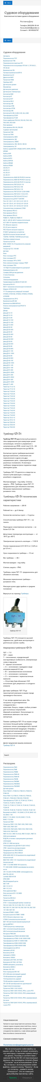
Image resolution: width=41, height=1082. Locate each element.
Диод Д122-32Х (8, 329)
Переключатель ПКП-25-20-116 (13, 184)
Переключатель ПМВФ (10, 772)
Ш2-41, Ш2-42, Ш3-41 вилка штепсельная (16, 220)
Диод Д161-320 (8, 379)
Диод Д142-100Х (8, 363)
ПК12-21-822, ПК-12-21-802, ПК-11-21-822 (17, 905)
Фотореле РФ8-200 (9, 934)
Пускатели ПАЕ (8, 132)
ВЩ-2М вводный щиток (10, 881)
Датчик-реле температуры (11, 92)
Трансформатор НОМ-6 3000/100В (14, 943)
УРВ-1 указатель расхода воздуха (14, 848)
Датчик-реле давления (10, 89)
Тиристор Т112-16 (9, 389)
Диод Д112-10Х (8, 320)
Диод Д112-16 (7, 315)
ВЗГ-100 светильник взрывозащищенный (16, 922)
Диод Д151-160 (8, 367)
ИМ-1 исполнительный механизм (14, 929)
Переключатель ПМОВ (10, 779)
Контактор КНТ (8, 99)
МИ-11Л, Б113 (7, 886)
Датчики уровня (8, 788)
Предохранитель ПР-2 (10, 298)
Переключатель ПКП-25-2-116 (13, 189)
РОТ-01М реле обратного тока (13, 917)
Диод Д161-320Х (8, 382)
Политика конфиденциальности (18, 1045)
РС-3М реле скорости (10, 225)
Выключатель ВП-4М (10, 301)
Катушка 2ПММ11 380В (10, 912)
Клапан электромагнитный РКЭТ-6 (14, 306)
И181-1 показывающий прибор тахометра (17, 903)
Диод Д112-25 (7, 318)
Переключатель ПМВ (10, 769)
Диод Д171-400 (8, 384)
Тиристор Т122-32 (9, 396)
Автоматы (6, 56)
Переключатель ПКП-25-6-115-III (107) (15, 194)
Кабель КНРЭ (7, 158)
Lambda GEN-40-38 (9, 876)
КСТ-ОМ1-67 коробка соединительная (15, 222)
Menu (9, 3)
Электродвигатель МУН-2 (11, 948)
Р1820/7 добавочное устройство (13, 232)
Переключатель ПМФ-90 (11, 777)
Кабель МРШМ (8, 163)
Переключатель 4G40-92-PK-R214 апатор (16, 177)
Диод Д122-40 (7, 332)
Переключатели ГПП (10, 58)
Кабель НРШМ (8, 165)
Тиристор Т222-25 (9, 422)
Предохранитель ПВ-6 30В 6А (13, 850)
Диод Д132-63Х (8, 344)
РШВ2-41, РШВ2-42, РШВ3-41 (12, 218)
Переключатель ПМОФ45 (11, 784)
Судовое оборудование (21, 12)
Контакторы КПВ (8, 106)
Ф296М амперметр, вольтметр (13, 964)
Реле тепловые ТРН (9, 265)
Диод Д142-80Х (8, 358)
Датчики (6, 251)
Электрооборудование (10, 279)
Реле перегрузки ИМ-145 (11, 972)
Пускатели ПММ (8, 80)
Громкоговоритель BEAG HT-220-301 (15, 282)
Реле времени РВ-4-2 (10, 210)
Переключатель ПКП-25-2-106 (13, 187)
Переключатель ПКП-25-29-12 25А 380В (16, 191)
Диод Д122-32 (7, 327)
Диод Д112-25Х (8, 325)
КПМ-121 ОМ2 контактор (11, 843)
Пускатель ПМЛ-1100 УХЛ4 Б (12, 988)
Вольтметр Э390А (9, 957)
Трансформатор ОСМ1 (10, 115)
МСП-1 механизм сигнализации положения (17, 287)
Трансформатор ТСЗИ (10, 118)
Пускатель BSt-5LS (9, 898)
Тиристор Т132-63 (9, 406)
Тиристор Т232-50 (9, 425)
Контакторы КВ (8, 103)
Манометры (7, 87)
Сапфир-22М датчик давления (13, 272)
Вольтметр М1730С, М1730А (12, 962)
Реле (4, 253)
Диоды (5, 310)
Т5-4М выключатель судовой (12, 976)
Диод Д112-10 (7, 313)
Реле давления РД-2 (9, 891)
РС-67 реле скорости (10, 227)
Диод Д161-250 (8, 375)
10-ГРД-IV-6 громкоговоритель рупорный (16, 268)
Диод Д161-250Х (8, 377)
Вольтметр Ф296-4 (9, 967)
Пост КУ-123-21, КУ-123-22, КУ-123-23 (15, 203)
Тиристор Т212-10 (9, 417)
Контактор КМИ (8, 94)
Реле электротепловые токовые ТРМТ (15, 263)
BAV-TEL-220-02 (8, 874)
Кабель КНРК (7, 156)
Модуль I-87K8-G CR (10, 289)
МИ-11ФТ (6, 884)
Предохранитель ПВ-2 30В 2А (13, 853)
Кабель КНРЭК (8, 161)
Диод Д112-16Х (8, 322)
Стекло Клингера (8, 275)
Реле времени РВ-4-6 (10, 215)
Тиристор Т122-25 (9, 394)
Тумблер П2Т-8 (9, 745)
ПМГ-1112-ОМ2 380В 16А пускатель (15, 865)
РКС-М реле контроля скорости (13, 230)
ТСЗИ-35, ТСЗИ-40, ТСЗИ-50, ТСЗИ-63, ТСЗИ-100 (19, 810)
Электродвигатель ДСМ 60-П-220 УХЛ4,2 (16, 846)
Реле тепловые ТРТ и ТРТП (12, 260)
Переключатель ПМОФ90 (11, 786)
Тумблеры (6, 308)
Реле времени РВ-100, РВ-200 (13, 127)
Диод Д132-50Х (8, 339)
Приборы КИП (8, 82)
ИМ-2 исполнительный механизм (14, 931)
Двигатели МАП (8, 77)
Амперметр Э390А (9, 955)
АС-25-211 (6, 172)
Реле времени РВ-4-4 (10, 213)
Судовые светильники (10, 130)
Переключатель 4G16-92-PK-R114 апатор (16, 182)
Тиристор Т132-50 (9, 403)
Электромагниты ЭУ (10, 146)
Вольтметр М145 (8, 953)
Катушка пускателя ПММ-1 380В (13, 914)
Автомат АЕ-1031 (9, 969)
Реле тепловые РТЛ (9, 256)
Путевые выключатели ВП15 (12, 73)
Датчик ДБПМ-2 (8, 924)
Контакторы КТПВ (9, 108)
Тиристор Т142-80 (9, 415)
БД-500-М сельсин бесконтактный (14, 234)
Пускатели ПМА (8, 134)
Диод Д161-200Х (8, 372)
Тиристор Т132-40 (9, 401)
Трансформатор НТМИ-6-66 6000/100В (16, 936)
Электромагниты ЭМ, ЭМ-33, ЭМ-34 (15, 144)
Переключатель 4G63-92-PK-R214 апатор (16, 180)
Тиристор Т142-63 (9, 413)
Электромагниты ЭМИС (11, 141)
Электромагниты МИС (10, 137)
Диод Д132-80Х (8, 348)
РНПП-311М (7, 895)
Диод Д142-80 (7, 356)
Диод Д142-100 (8, 360)
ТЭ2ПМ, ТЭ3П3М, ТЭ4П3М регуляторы (16, 237)
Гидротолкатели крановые (11, 986)
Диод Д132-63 (7, 341)
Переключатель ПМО (10, 767)
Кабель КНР (7, 153)
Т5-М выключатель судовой (12, 979)
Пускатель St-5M (8, 900)
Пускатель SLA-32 (9, 241)
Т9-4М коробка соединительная (13, 981)
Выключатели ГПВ (9, 61)
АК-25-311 (6, 170)
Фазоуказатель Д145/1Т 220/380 (13, 199)
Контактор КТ (7, 96)
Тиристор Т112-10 (9, 387)
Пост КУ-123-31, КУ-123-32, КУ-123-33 (15, 206)
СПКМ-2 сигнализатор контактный (14, 919)
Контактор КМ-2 (8, 101)
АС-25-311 (6, 175)
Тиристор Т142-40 (9, 408)
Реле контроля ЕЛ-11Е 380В (12, 893)
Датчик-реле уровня (9, 84)
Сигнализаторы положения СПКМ (14, 208)
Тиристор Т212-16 (9, 420)
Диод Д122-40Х (8, 334)
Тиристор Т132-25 (9, 398)
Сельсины (6, 277)
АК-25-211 (6, 168)
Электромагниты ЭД (10, 139)
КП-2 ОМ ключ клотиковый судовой (14, 974)
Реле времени (7, 125)
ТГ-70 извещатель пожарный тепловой (16, 291)
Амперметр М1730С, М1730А (12, 960)
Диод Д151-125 (8, 365)
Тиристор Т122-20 (9, 391)
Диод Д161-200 (8, 370)
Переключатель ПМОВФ (11, 781)
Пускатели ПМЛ (8, 822)
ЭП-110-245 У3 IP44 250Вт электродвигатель (18, 872)
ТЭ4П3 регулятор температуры (13, 926)
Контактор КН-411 (9, 284)
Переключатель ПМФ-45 (11, 774)
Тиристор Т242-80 (9, 427)
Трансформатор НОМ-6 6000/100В (14, 945)
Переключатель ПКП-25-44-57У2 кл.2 (15, 196)
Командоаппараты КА (10, 270)
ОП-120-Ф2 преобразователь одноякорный (17, 983)
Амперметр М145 (9, 950)
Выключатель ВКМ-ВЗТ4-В (11, 303)
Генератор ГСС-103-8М (11, 249)
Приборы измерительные (11, 239)
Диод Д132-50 (7, 337)
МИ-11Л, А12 (7, 888)
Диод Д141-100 (8, 351)
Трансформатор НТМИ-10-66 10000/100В (16, 938)
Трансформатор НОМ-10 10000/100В (15, 941)
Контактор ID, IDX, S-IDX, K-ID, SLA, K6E (16, 113)
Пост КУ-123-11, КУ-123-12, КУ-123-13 (15, 201)
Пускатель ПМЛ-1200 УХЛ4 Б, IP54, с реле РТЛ (18, 991)
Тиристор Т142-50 (9, 410)
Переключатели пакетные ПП (13, 63)
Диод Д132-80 (7, 346)
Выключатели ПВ (8, 70)
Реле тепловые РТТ (9, 258)
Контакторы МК (8, 111)
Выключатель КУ (8, 75)
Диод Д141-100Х (8, 353)
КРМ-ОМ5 (6, 879)
